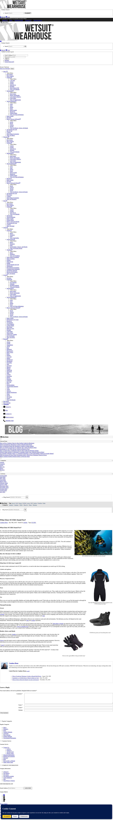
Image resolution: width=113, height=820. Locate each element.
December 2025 (4, 486)
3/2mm (12, 82)
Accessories (10, 322)
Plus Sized (6, 401)
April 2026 (3, 480)
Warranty (5, 758)
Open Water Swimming (13, 134)
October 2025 (3, 489)
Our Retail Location (8, 776)
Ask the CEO (10, 752)
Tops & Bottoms (11, 101)
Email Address (4, 788)
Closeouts (5, 733)
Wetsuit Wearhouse (12, 392)
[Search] (25, 46)
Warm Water (10, 333)
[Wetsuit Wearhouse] (13, 8)
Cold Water (10, 331)
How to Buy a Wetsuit (9, 761)
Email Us (9, 750)
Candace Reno (4, 522)
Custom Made (10, 325)
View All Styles (11, 337)
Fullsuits (9, 77)
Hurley (8, 358)
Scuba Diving (10, 239)
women (33, 620)
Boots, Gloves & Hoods (13, 183)
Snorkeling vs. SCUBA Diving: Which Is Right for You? (15, 449)
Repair (20, 503)
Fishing (9, 260)
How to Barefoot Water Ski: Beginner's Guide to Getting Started (17, 446)
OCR (17, 503)
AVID (8, 346)
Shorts (11, 107)
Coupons (2, 464)
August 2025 (3, 490)
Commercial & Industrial (13, 269)
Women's (5, 137)
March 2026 (3, 481)
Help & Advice (38, 20)
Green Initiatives (7, 777)
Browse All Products (12, 272)
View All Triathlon (15, 255)
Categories (3, 460)
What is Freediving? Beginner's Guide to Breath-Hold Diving (16, 444)
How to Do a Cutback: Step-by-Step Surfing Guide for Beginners (17, 443)
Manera (9, 367)
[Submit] (27, 497)
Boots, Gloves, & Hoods (13, 119)
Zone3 (8, 398)
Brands (5, 339)
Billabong (9, 349)
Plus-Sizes (9, 195)
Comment (19, 693)
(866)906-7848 (19, 20)
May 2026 (2, 478)
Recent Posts (3, 441)
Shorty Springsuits (15, 95)
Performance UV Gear (12, 319)
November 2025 (4, 487)
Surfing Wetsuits (7, 736)
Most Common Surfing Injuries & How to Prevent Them (15, 456)
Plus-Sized (9, 327)
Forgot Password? (9, 61)
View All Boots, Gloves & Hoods (19, 192)
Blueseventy (10, 351)
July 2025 (2, 492)
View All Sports (11, 273)
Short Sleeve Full (14, 88)
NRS (8, 373)
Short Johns (13, 94)
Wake (44, 503)
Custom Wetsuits (7, 732)
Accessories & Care (12, 129)
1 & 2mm (12, 80)
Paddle (8, 263)
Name (20, 705)
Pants (11, 108)
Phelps (8, 377)
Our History (6, 773)
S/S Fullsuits (13, 282)
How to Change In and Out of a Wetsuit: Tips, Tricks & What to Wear (18, 447)
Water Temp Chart (8, 762)
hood (2, 645)
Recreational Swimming (13, 267)
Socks (11, 122)
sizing (28, 503)
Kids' (4, 201)
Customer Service (6, 741)
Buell (8, 354)
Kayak (13, 503)
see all (28, 671)
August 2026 (3, 475)
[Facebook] (4, 795)
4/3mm (12, 83)
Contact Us (28, 20)
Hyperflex (9, 362)
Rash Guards (13, 110)
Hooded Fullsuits (14, 285)
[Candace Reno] (4, 668)
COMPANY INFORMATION (10, 765)
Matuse (8, 368)
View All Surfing (14, 238)
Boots (11, 123)
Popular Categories (7, 721)
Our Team (6, 774)
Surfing (9, 230)
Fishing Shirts (13, 113)
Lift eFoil (9, 365)
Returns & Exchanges (9, 756)
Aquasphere (10, 345)
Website (20, 710)
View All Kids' (10, 226)
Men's (4, 71)
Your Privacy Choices (9, 780)
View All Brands (11, 400)
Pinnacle (9, 379)
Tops (11, 105)
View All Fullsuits (14, 89)
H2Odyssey (10, 359)
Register (7, 60)
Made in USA (10, 328)
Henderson (9, 361)
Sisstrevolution (10, 385)
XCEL (8, 395)
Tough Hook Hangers (12, 386)
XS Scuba (9, 397)
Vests (11, 104)
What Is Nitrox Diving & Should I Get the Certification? (25, 679)
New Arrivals (10, 76)
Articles (2, 462)
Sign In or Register (5, 68)
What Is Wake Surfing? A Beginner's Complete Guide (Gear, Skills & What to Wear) (22, 452)
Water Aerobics (11, 258)
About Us (4, 20)
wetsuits (2, 614)
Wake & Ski (10, 261)
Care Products (10, 324)
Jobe (8, 364)
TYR (8, 388)
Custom (9, 132)
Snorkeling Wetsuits (12, 270)
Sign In (3, 17)
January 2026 (3, 484)
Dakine (8, 355)
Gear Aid (9, 356)
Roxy (8, 383)
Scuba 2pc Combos (12, 334)
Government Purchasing (9, 738)
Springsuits (9, 91)
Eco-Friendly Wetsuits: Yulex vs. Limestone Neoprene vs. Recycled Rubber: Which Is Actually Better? (27, 453)
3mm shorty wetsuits (58, 623)
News (1, 468)
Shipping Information (8, 755)
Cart (8, 17)
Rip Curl (9, 382)
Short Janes (13, 156)
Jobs (4, 779)
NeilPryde (9, 370)
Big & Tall (9, 131)
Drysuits (9, 117)
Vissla (8, 389)
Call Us (9, 749)
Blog (11, 20)
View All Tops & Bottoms (17, 114)
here (44, 616)
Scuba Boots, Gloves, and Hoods (18, 247)
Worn (8, 394)
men (27, 620)
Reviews (2, 470)
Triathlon (9, 250)
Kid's (4, 730)
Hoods (11, 126)
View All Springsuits (15, 100)
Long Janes (13, 160)
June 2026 (2, 477)
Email (21, 707)
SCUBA (24, 503)
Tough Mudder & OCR (13, 264)
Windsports (9, 266)
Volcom (9, 391)
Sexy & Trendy (11, 336)
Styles (4, 275)
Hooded (12, 86)
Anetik (8, 343)
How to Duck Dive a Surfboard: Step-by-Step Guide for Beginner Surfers (19, 450)
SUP (32, 503)
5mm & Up (13, 85)
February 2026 (4, 483)
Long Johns (13, 98)
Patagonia (9, 376)
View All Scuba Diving (16, 248)
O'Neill (8, 374)
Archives (2, 473)
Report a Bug (10, 753)
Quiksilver (9, 380)
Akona (8, 342)
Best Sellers (10, 74)
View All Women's (11, 199)
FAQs (1, 465)
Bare (8, 348)
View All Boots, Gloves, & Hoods (19, 128)
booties (14, 634)
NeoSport (9, 371)
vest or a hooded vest (22, 626)
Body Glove (10, 352)
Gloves (12, 125)
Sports (5, 227)
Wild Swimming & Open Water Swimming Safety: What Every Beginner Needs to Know (23, 455)
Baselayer (12, 111)
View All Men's (11, 135)
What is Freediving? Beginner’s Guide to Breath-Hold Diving (26, 676)
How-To (2, 467)
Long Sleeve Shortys (15, 97)
